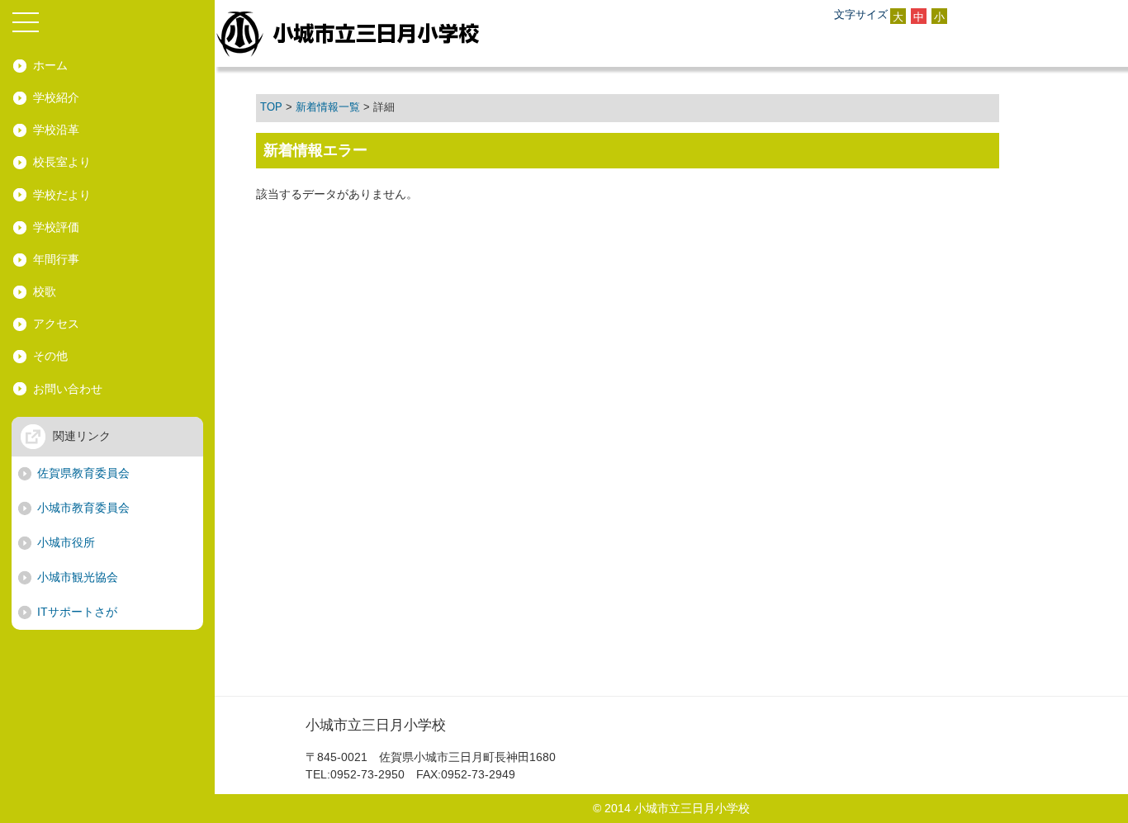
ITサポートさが (77, 611)
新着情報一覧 (328, 107)
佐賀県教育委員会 (83, 473)
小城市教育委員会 (83, 507)
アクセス (56, 323)
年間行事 (56, 259)
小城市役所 (66, 542)
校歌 (44, 291)
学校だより (62, 194)
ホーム (50, 65)
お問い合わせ (67, 388)
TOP (271, 107)
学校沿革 (56, 129)
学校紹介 (56, 97)
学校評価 (56, 227)
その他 (50, 355)
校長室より (62, 161)
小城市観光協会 (77, 577)
